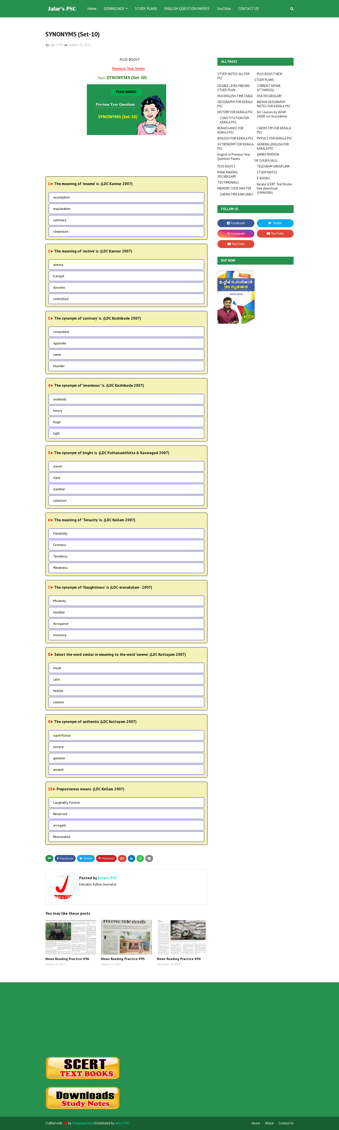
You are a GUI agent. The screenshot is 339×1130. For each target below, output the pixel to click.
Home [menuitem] (92, 8)
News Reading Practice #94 (179, 959)
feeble (58, 691)
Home (256, 1123)
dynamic (59, 287)
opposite (59, 343)
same (57, 354)
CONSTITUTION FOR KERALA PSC (234, 120)
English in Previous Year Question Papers (233, 156)
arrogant (59, 825)
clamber (59, 489)
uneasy (58, 264)
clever (58, 466)
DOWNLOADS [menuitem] (114, 8)
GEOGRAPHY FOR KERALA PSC (235, 104)
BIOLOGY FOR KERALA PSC (235, 138)
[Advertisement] (84, 1019)
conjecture (60, 231)
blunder (59, 366)
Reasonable (61, 836)
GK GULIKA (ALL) (265, 160)
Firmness (59, 545)
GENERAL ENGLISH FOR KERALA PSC (273, 146)
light (56, 433)
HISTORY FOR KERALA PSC (235, 112)
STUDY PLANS (264, 80)
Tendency (60, 556)
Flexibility (60, 533)
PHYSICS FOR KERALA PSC (274, 138)
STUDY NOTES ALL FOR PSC (233, 76)
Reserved (60, 814)
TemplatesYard (82, 1123)
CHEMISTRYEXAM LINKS (236, 194)
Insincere (60, 635)
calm (56, 679)
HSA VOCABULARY (269, 96)
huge (57, 422)
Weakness (60, 567)
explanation (61, 208)
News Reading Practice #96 (67, 959)
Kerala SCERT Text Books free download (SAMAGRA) (274, 188)
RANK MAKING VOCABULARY (227, 174)
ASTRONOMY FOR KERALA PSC (235, 146)
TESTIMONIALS (228, 182)
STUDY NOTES (267, 172)
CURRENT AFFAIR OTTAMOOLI (268, 88)
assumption (61, 197)
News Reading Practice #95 (123, 959)
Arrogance (60, 623)
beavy (57, 410)
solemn (58, 702)
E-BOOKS (263, 178)
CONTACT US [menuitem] (248, 8)
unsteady (60, 399)
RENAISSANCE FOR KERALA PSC (230, 130)
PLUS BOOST (226, 166)
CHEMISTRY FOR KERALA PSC (274, 130)
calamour (60, 500)
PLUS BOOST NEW (269, 74)
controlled (60, 299)
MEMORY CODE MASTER (234, 188)
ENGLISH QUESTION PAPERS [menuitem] (187, 8)
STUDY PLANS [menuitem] (146, 8)
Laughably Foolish (66, 802)
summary (60, 220)
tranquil (58, 276)
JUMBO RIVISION (268, 154)
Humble (59, 612)
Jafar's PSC (57, 45)
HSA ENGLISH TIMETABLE (235, 96)
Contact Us (286, 1123)
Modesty (59, 601)
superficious (62, 735)
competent (61, 332)
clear (57, 477)
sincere (58, 746)
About (269, 1123)
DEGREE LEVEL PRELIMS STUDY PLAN (233, 88)
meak (57, 668)
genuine (59, 758)
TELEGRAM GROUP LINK (273, 166)
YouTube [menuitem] (224, 8)
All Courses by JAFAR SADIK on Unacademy (272, 114)
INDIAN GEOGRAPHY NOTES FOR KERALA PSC (274, 104)
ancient (58, 769)
